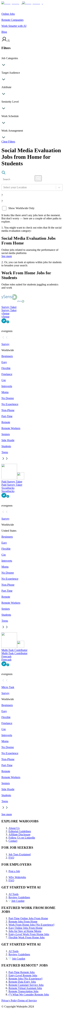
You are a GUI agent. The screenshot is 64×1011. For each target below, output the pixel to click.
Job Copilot (17, 900)
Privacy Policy (9, 1000)
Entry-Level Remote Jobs (23, 975)
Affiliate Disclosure (19, 834)
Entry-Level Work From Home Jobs (29, 934)
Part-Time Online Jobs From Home (28, 918)
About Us (14, 828)
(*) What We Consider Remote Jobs (29, 994)
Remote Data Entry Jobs (22, 981)
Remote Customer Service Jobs (26, 984)
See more (6, 256)
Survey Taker (9, 307)
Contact (13, 840)
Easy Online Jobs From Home (25, 927)
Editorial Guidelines (20, 831)
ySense (5, 313)
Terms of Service (27, 1000)
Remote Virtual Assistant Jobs (25, 988)
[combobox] (3, 187)
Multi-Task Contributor (14, 650)
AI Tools (13, 894)
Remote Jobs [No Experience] (25, 978)
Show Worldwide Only (21, 208)
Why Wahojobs (17, 877)
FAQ (11, 857)
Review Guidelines (19, 897)
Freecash (6, 656)
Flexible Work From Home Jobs (27, 937)
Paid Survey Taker (11, 481)
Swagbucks (7, 487)
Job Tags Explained (20, 854)
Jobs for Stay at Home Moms (25, 931)
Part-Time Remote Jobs (22, 972)
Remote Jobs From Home (23, 921)
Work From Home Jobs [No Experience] (31, 924)
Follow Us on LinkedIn (22, 837)
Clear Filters (8, 141)
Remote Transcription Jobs (23, 991)
